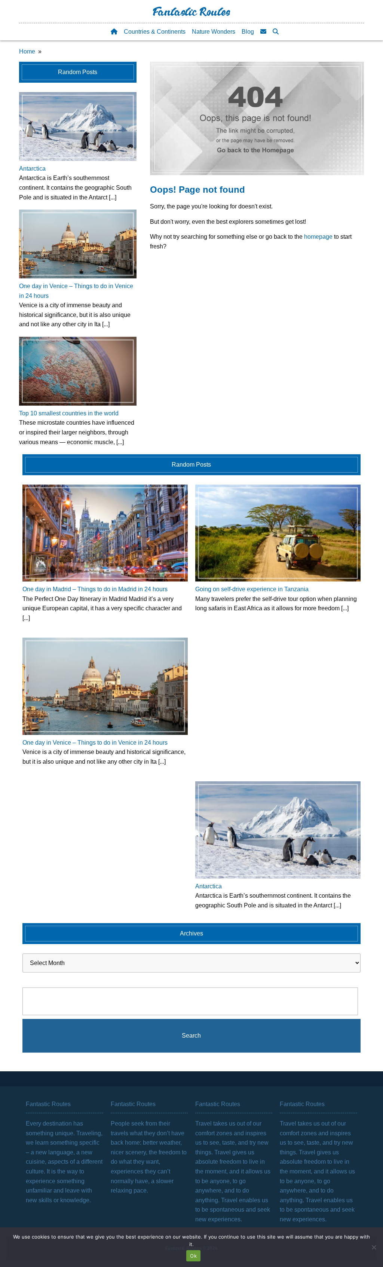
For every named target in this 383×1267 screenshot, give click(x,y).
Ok (193, 1256)
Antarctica (32, 168)
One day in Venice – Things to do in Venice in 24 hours (95, 742)
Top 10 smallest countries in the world (69, 413)
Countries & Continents (155, 31)
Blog (248, 31)
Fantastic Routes (191, 13)
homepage (318, 236)
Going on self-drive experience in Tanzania (252, 589)
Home (27, 51)
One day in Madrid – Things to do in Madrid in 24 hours (95, 589)
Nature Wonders (213, 31)
